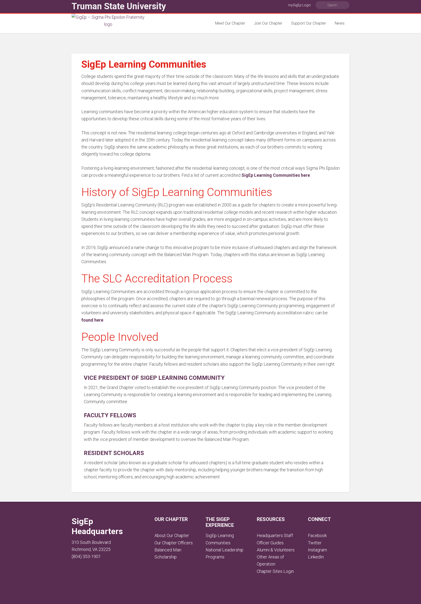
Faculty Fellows (110, 415)
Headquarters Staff (275, 535)
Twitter (315, 542)
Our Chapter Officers (173, 542)
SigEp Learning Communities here (275, 175)
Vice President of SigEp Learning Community (154, 377)
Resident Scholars (114, 453)
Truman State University (119, 6)
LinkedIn (316, 556)
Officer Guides (270, 542)
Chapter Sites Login (275, 571)
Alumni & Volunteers (276, 549)
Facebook (317, 535)
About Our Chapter (171, 535)
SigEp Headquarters (97, 526)
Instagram (317, 549)
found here (92, 320)
